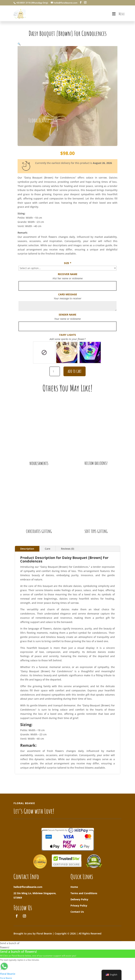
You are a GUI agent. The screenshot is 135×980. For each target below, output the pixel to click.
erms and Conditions (84, 893)
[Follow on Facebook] (17, 916)
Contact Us (77, 911)
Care (47, 548)
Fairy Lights (67, 334)
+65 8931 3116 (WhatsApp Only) (32, 2)
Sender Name (67, 314)
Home (74, 887)
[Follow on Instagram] (24, 916)
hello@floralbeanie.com (28, 887)
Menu (122, 13)
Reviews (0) (67, 548)
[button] (19, 44)
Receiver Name (67, 274)
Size (67, 263)
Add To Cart (74, 371)
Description (27, 548)
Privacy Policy (78, 905)
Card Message (67, 294)
